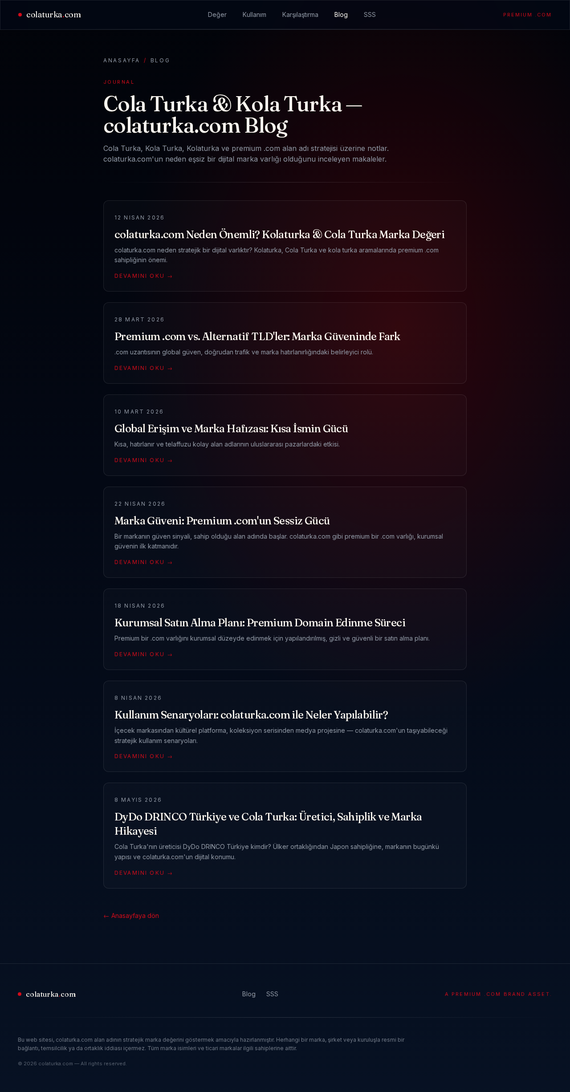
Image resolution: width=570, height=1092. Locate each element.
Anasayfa (121, 60)
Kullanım (254, 14)
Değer (217, 14)
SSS (370, 14)
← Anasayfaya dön (131, 915)
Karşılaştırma (300, 14)
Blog (341, 14)
